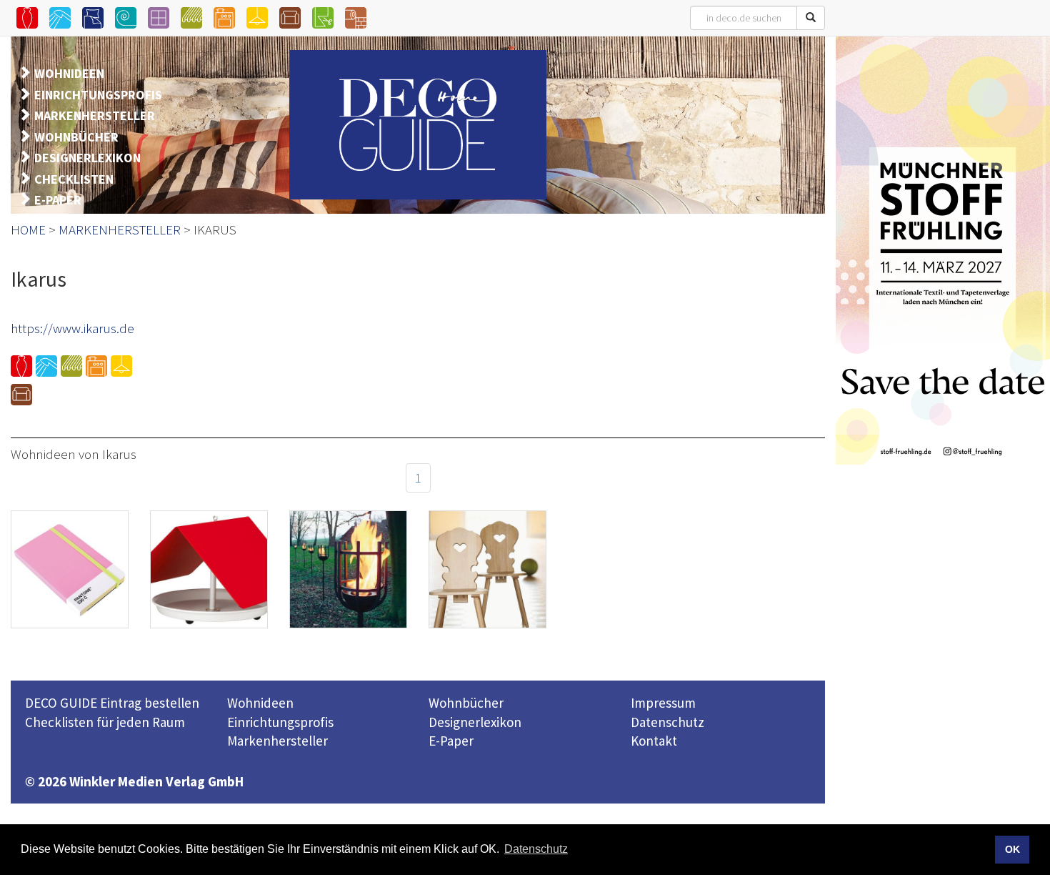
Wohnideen (260, 702)
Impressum (663, 702)
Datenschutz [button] (536, 849)
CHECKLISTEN (74, 179)
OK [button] (1012, 849)
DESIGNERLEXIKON (87, 157)
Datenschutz (667, 722)
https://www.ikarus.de (72, 328)
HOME (28, 229)
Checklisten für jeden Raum (105, 722)
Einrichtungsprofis (280, 722)
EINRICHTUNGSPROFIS (98, 94)
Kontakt (654, 740)
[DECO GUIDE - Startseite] (418, 125)
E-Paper (451, 740)
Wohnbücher (466, 702)
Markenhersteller (277, 740)
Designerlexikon (475, 722)
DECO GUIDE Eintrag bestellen (112, 702)
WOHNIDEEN (69, 73)
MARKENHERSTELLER (94, 115)
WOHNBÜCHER (76, 137)
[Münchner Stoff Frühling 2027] (943, 250)
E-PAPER (57, 200)
